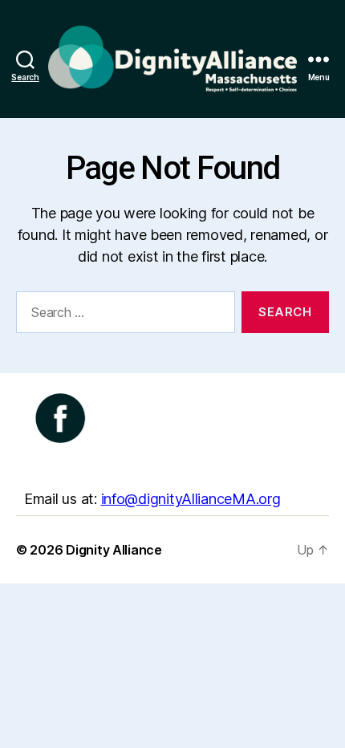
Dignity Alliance (114, 550)
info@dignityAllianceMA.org (191, 498)
